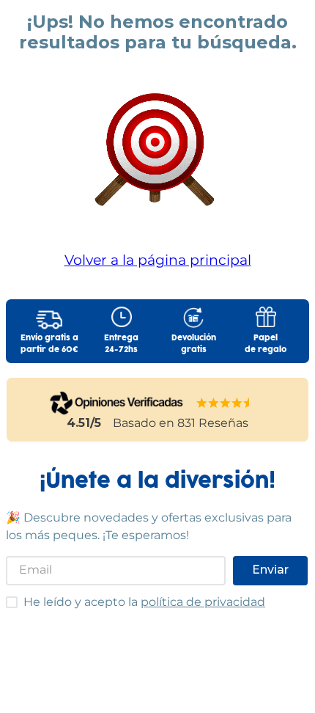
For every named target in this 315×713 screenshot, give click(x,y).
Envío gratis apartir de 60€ (49, 344)
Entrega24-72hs (121, 344)
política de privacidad (203, 602)
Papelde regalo (265, 344)
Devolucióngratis (193, 344)
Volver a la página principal (157, 259)
